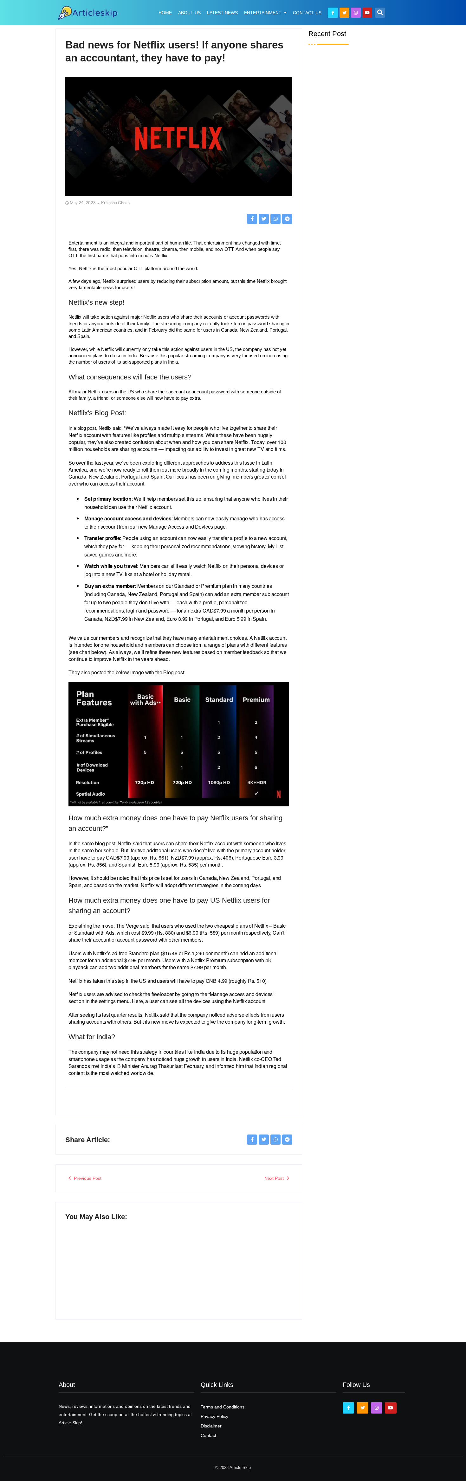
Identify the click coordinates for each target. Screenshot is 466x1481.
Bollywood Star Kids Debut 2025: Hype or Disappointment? (236, 1270)
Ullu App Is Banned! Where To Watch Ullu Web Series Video (118, 1260)
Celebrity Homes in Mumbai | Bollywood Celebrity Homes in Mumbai (357, 376)
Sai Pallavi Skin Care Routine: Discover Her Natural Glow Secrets (351, 288)
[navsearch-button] (380, 13)
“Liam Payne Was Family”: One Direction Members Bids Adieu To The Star (359, 464)
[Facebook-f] (333, 12)
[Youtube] (367, 12)
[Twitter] (344, 12)
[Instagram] (356, 12)
